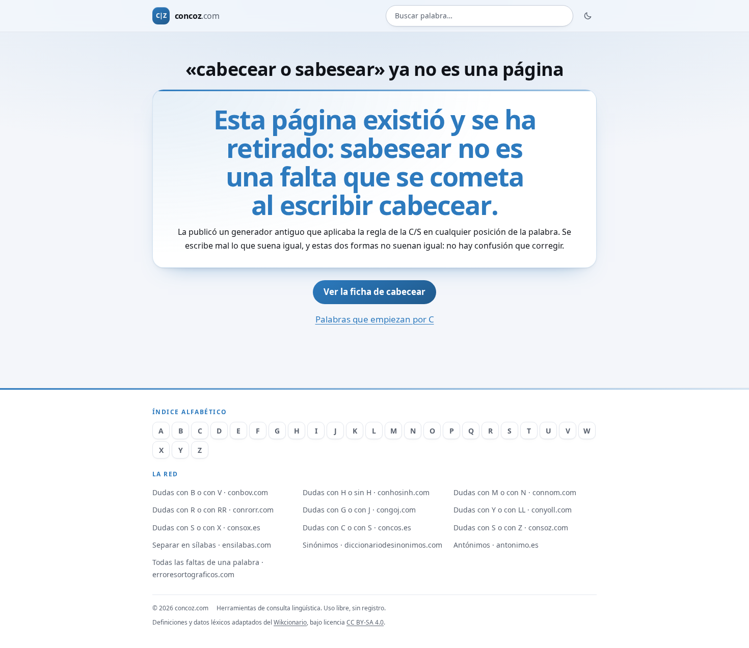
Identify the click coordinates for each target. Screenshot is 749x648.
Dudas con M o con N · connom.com (514, 492)
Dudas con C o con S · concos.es (357, 527)
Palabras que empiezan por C (374, 319)
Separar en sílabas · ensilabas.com (211, 545)
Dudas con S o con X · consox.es (206, 527)
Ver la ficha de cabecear (374, 292)
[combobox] (479, 16)
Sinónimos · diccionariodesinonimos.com (372, 545)
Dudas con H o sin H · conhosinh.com (366, 492)
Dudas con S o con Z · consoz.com (510, 527)
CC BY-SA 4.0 (365, 622)
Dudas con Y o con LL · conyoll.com (512, 510)
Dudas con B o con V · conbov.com (210, 492)
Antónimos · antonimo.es (496, 545)
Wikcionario (290, 622)
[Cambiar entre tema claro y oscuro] (588, 15)
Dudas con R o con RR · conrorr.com (213, 510)
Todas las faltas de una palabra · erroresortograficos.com (207, 568)
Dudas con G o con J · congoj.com (359, 510)
